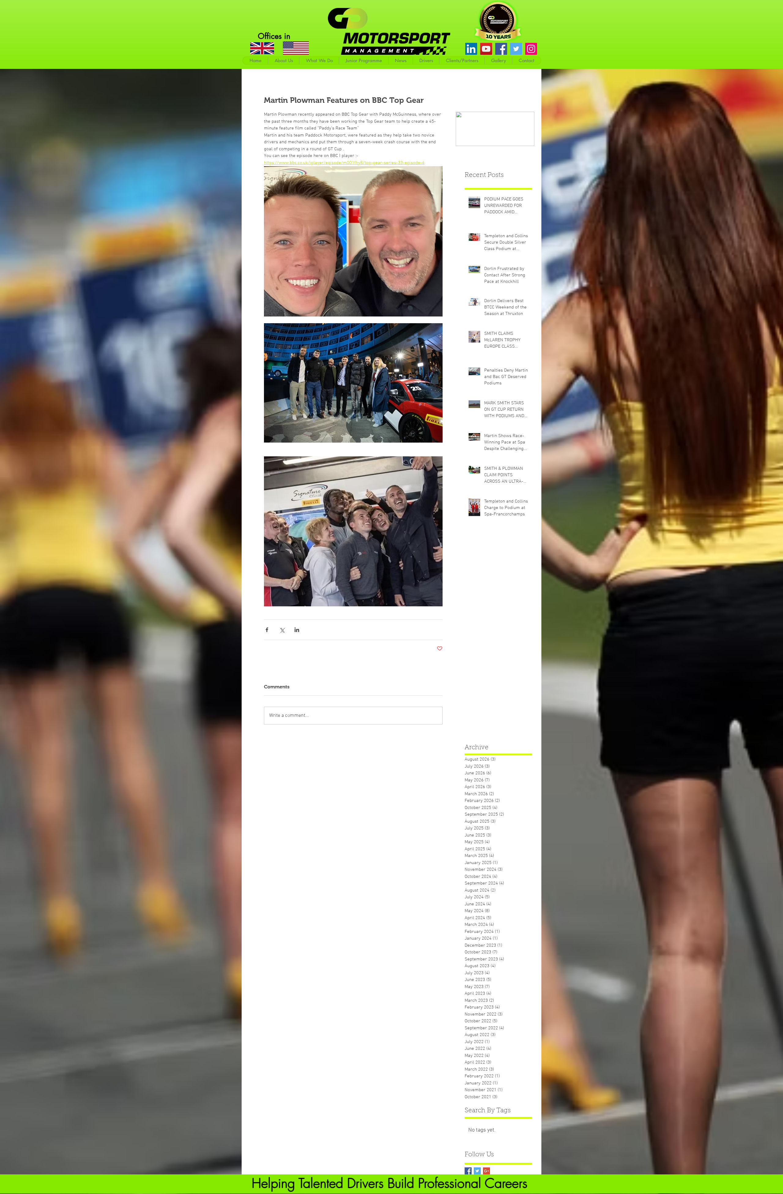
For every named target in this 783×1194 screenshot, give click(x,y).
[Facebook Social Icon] (501, 49)
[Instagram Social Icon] (531, 49)
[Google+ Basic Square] (486, 1170)
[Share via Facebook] (267, 630)
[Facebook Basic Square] (468, 1170)
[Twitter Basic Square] (477, 1170)
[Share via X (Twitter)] (282, 630)
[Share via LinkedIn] (297, 630)
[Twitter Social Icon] (516, 49)
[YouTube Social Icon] (486, 49)
